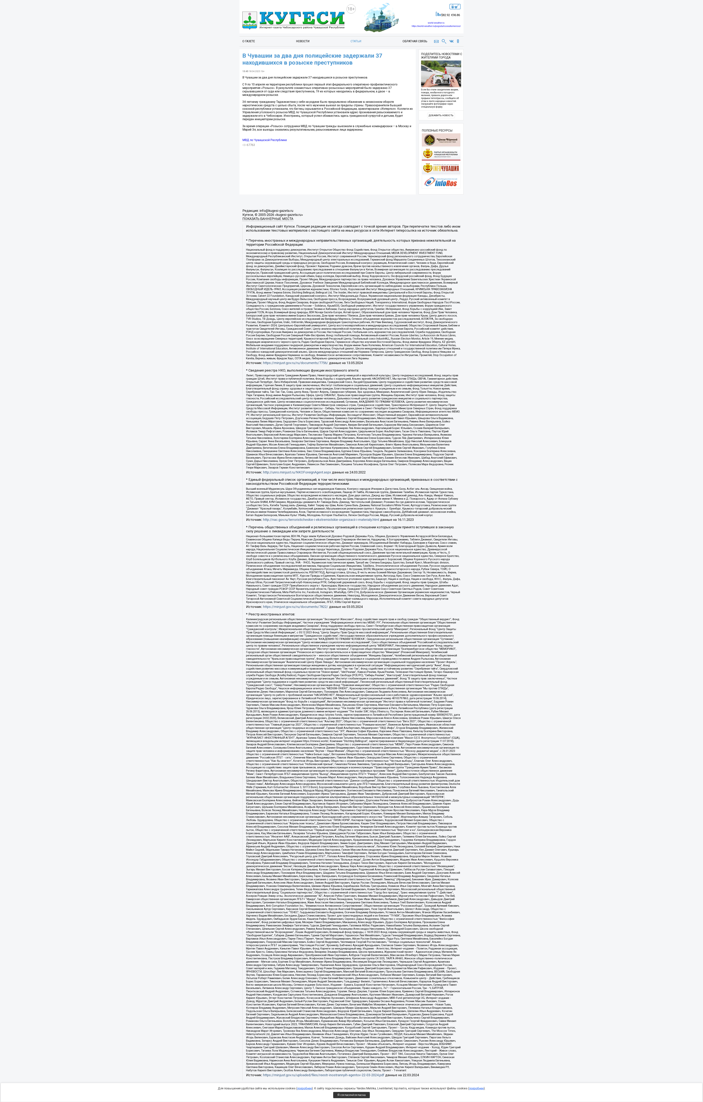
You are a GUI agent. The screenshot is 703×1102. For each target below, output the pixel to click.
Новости (303, 41)
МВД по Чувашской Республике (264, 140)
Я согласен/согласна (351, 1095)
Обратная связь (415, 41)
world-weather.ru (436, 23)
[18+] (293, 21)
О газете (248, 41)
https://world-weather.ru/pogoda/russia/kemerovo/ (436, 26)
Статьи (356, 41)
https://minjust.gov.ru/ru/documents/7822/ (295, 607)
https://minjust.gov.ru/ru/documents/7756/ (295, 363)
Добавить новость (441, 115)
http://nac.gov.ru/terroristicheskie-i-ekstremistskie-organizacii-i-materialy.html (321, 520)
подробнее (304, 1088)
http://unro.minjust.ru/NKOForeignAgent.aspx (297, 472)
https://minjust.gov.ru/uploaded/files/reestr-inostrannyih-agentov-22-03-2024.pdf (323, 1075)
